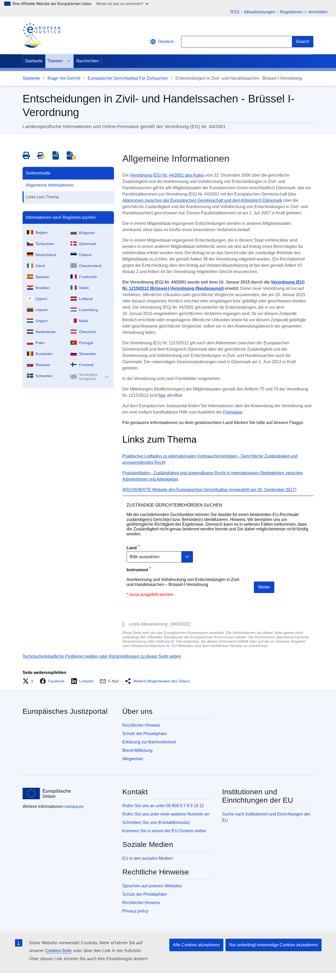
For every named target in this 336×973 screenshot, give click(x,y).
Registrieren (291, 12)
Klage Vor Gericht (64, 78)
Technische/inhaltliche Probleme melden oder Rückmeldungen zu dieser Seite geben (102, 656)
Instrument (137, 570)
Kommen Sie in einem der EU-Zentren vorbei (164, 831)
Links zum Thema (42, 197)
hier (162, 395)
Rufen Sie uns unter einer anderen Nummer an (165, 814)
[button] (29, 681)
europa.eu (74, 806)
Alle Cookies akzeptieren (196, 945)
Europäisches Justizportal (65, 711)
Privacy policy (135, 911)
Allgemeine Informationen (50, 185)
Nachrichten (87, 61)
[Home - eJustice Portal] (41, 35)
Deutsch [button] (166, 41)
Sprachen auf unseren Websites (152, 886)
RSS (234, 12)
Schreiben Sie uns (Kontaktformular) (156, 822)
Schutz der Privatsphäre (144, 733)
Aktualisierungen (259, 12)
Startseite (34, 61)
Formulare (232, 412)
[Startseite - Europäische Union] (47, 793)
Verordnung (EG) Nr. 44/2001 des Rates (167, 175)
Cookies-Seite (58, 950)
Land (132, 548)
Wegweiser (132, 759)
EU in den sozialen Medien (147, 858)
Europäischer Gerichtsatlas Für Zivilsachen (128, 78)
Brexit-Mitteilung (137, 750)
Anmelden (318, 12)
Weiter (264, 587)
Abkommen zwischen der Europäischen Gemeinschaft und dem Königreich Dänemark (202, 200)
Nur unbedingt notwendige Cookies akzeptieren (273, 945)
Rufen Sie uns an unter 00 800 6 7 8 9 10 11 (163, 805)
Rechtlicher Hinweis (141, 725)
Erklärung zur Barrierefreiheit (149, 742)
